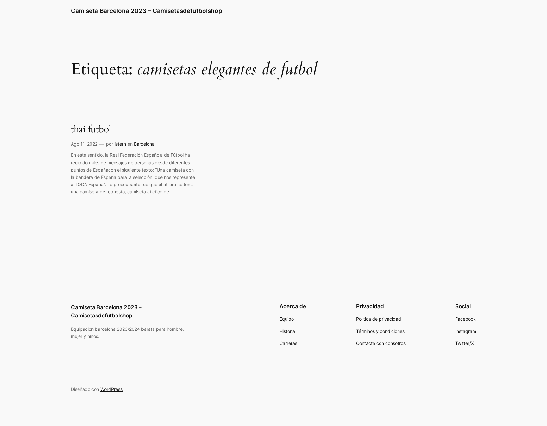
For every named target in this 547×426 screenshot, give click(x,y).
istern (120, 144)
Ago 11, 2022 (84, 144)
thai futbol (91, 129)
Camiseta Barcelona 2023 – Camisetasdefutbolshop (146, 11)
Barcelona (144, 144)
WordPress (111, 389)
